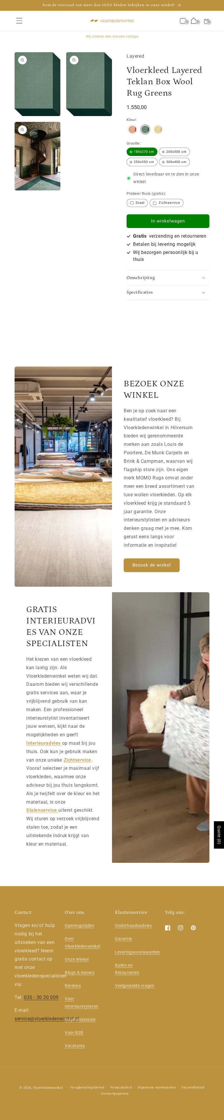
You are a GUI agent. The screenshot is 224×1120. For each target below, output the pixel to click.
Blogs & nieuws (79, 972)
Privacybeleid (121, 1087)
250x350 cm (144, 162)
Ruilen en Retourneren (127, 969)
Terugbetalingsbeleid (87, 1087)
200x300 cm (176, 152)
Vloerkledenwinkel (48, 1088)
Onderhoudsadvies (133, 925)
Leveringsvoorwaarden (137, 952)
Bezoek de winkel (151, 565)
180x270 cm (144, 152)
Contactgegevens (115, 1094)
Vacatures (75, 1045)
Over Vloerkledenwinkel (82, 942)
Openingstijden (79, 925)
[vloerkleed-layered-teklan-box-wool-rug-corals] (132, 130)
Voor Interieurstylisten (81, 1002)
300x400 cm (176, 162)
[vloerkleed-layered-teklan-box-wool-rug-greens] (145, 130)
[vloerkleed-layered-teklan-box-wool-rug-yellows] (158, 130)
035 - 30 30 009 (41, 997)
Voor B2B (74, 1032)
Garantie (123, 938)
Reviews (73, 985)
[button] (19, 20)
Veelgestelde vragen (134, 985)
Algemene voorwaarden (157, 1087)
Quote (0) (219, 834)
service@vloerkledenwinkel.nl (47, 1018)
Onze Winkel (77, 959)
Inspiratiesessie (80, 1019)
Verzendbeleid (192, 1087)
